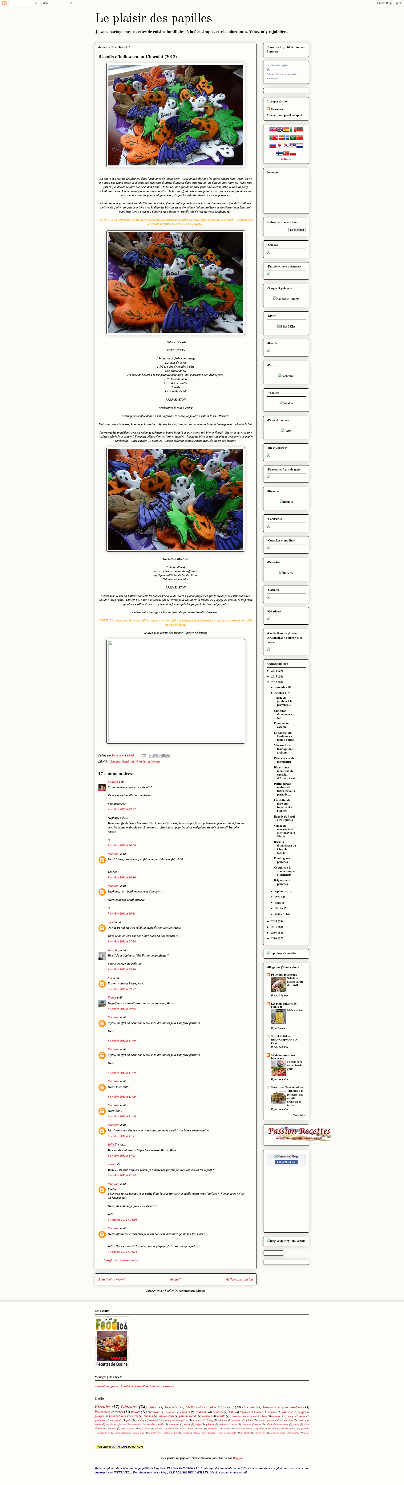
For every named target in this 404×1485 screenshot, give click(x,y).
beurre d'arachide (175, 1428)
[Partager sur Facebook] (163, 756)
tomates (207, 1416)
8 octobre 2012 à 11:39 (122, 1041)
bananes (218, 1412)
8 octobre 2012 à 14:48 (122, 1155)
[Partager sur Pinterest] (167, 756)
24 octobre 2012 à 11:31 (122, 1252)
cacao (200, 1428)
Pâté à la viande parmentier (284, 760)
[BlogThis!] (155, 756)
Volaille (170, 1412)
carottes (288, 1420)
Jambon (148, 1416)
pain (128, 1420)
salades (272, 1412)
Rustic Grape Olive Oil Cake (284, 1041)
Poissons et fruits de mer (244, 1416)
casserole (135, 1424)
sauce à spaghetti (227, 1432)
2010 (274, 927)
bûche (249, 1420)
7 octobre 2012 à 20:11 (122, 913)
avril (278, 896)
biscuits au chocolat (134, 761)
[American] (272, 132)
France (112, 997)
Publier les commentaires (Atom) (185, 1290)
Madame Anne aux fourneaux (283, 1056)
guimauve (100, 1420)
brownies (237, 1420)
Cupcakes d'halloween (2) (283, 714)
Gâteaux (129, 1406)
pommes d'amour (251, 1424)
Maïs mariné (295, 1010)
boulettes (276, 1416)
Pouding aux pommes (282, 860)
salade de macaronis (277, 1424)
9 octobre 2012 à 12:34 (122, 1175)
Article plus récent (111, 1279)
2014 (274, 670)
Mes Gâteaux (127, 1428)
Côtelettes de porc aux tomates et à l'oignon (283, 805)
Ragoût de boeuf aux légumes (284, 818)
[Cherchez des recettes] (281, 953)
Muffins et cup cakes (201, 1407)
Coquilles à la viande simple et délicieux (284, 871)
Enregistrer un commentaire (121, 1260)
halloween (154, 761)
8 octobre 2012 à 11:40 (122, 1096)
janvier (280, 914)
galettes (210, 1424)
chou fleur (225, 1428)
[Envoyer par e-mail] (151, 756)
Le (282, 158)
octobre (280, 693)
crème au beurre (242, 1428)
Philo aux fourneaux (284, 974)
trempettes (294, 1432)
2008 (274, 938)
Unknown (114, 854)
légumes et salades (251, 1412)
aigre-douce (144, 1428)
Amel (111, 1164)
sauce (296, 1424)
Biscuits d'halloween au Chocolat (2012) (285, 847)
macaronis (116, 1420)
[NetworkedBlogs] (286, 1156)
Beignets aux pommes (282, 882)
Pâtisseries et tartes (109, 1411)
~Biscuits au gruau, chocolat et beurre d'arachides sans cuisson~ (135, 1386)
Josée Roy (114, 950)
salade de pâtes (190, 1432)
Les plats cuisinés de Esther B (283, 1005)
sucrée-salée (261, 1432)
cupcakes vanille (154, 1424)
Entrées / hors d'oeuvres (123, 1416)
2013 (274, 676)
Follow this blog (286, 1162)
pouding (140, 1420)
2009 (274, 932)
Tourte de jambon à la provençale (283, 701)
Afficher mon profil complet (284, 115)
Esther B (113, 782)
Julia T (112, 1144)
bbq (211, 1420)
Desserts (171, 1407)
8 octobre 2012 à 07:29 (122, 941)
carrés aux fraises (116, 1424)
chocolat (248, 1407)
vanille (221, 1416)
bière (190, 1428)
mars (278, 902)
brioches (222, 1420)
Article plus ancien (239, 1279)
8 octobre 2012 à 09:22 (122, 989)
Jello (231, 1412)
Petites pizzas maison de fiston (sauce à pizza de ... (284, 788)
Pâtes (152, 1407)
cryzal (111, 922)
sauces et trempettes (176, 1420)
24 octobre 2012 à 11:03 (122, 1220)
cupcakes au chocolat (265, 1428)
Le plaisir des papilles (153, 18)
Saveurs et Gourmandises (287, 1087)
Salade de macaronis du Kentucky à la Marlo (284, 830)
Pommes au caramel (281, 725)
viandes (112, 1428)
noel (234, 1424)
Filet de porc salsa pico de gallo (294, 1065)
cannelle (287, 1412)
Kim (110, 978)
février (279, 908)
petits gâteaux (122, 1432)
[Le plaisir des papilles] (268, 69)
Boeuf (229, 1407)
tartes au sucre (278, 1432)
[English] (279, 132)
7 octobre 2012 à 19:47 (122, 809)
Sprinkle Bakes (280, 1036)
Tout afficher (299, 1115)
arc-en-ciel (199, 1420)
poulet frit (155, 1420)
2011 (274, 921)
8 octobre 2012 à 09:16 (122, 969)
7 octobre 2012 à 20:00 (122, 845)
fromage (290, 1416)
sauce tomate (208, 1432)
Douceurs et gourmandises (282, 1407)
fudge (198, 1424)
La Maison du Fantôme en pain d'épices (284, 736)
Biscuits (115, 761)
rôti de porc (154, 1432)
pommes (185, 1412)
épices (306, 1432)
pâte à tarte (138, 1432)
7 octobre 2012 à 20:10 (122, 877)
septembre (282, 891)
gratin (302, 1416)
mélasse (223, 1424)
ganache (305, 1428)
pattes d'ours (104, 1432)
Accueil (175, 1279)
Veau (264, 1416)
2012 (274, 682)
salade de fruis (171, 1432)
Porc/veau (154, 1412)
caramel (212, 1428)
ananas (158, 1428)
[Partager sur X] (159, 756)
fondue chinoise (288, 1428)
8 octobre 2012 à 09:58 (122, 1009)
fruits (187, 1424)
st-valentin (246, 1432)
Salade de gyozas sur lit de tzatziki (295, 981)
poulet (135, 1411)
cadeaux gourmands (269, 1420)
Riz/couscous (166, 1416)
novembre (281, 687)
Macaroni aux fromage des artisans (283, 749)
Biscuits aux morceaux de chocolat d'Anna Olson (284, 772)
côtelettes (174, 1424)
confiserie (201, 1412)
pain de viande (188, 1416)
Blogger (287, 158)
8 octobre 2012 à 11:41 (122, 1136)
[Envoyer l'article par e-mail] (144, 755)
